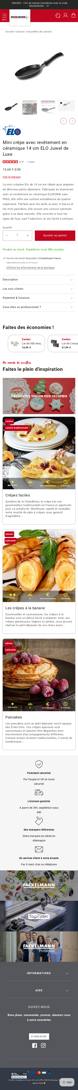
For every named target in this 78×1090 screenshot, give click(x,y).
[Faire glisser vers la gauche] (63, 121)
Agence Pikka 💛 (39, 1083)
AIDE (39, 990)
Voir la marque (11, 176)
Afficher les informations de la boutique (30, 267)
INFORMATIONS (39, 973)
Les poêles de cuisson (39, 31)
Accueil (9, 31)
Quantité (7, 227)
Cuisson (19, 31)
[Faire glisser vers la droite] (72, 121)
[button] (5, 16)
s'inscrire (39, 1036)
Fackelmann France (23, 1080)
